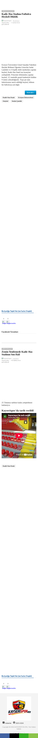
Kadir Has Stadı (8, 97)
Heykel (5, 101)
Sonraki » (30, 92)
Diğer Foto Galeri (8, 11)
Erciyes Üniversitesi (25, 97)
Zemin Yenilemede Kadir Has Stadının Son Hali (17, 353)
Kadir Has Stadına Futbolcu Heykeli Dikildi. (16, 15)
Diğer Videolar (7, 349)
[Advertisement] (19, 44)
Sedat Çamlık (17, 101)
